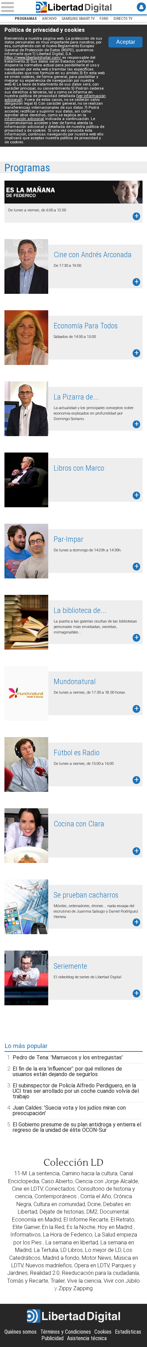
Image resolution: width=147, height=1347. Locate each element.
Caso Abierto (57, 1181)
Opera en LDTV (91, 1265)
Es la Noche (81, 1227)
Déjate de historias (62, 1211)
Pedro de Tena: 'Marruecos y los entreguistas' (68, 1057)
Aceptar (125, 42)
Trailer (58, 1281)
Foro (103, 18)
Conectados (60, 1189)
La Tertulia (46, 1250)
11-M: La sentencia (36, 1173)
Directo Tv (122, 18)
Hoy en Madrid (116, 1227)
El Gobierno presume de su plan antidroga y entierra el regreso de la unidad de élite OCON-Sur (77, 1127)
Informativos (25, 1234)
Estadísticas (128, 1332)
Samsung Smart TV (78, 18)
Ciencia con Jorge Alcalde (106, 1181)
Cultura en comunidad (59, 1204)
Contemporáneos (56, 1196)
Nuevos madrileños (49, 1265)
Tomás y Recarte (27, 1281)
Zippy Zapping (75, 1288)
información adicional (24, 119)
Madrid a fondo (61, 1258)
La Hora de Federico (67, 1234)
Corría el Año (95, 1196)
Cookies (102, 1332)
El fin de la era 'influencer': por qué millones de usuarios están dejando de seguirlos (67, 1071)
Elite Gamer (26, 1227)
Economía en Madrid (36, 1219)
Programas (26, 18)
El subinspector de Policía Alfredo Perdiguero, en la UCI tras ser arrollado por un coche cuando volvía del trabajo (76, 1091)
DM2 (91, 1211)
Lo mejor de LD (103, 1250)
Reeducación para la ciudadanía (100, 1273)
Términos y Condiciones (65, 1332)
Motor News (96, 1258)
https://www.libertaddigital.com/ (33, 57)
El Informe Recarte (86, 1219)
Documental (114, 1211)
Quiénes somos (20, 1332)
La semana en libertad (71, 1242)
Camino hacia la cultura (89, 1173)
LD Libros (72, 1250)
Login (141, 7)
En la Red (53, 1227)
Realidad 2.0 (44, 1273)
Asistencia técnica (87, 1338)
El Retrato (122, 1219)
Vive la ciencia (84, 1281)
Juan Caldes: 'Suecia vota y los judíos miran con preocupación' (69, 1110)
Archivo (49, 18)
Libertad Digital (73, 7)
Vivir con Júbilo (122, 1281)
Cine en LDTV (27, 1189)
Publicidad (52, 1338)
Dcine (94, 1204)
